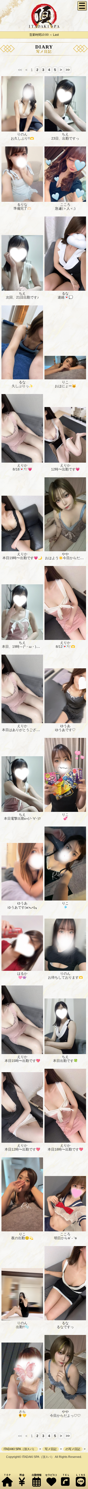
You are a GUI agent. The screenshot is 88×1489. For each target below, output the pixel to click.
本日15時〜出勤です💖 (22, 1061)
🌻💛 (22, 1415)
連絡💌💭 (65, 297)
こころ (65, 204)
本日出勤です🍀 (65, 1061)
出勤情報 (37, 1475)
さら (22, 1412)
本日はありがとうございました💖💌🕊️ (32, 730)
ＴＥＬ (66, 1475)
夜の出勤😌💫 (22, 1238)
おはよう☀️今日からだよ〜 (66, 558)
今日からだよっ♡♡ (65, 1415)
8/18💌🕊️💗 (22, 469)
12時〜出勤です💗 (65, 469)
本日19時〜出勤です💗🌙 (22, 558)
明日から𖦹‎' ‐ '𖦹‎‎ (65, 1238)
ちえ (65, 134)
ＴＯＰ (7, 1475)
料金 (22, 1475)
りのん (22, 134)
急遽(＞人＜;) (65, 208)
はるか (22, 973)
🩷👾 (22, 977)
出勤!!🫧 (22, 1327)
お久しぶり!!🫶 (22, 138)
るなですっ (65, 1327)
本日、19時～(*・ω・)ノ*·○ (23, 646)
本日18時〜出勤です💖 (65, 1149)
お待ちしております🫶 (65, 977)
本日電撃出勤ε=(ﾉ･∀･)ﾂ (22, 818)
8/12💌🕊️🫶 (65, 646)
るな (65, 293)
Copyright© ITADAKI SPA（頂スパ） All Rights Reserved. (44, 1457)
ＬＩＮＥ (81, 1475)
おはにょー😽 (65, 386)
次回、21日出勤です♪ (22, 297)
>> (68, 70)
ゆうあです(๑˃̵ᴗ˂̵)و (22, 907)
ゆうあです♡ (65, 730)
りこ (65, 382)
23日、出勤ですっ (65, 138)
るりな (22, 204)
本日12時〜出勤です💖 (22, 1149)
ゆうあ (65, 726)
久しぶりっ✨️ (22, 386)
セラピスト (51, 1475)
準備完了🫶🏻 (22, 208)
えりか (22, 465)
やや (65, 554)
